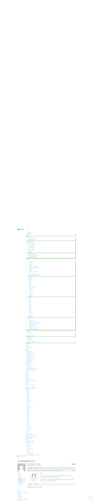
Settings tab (31, 262)
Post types (31, 326)
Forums (28, 334)
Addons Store (29, 338)
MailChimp (31, 294)
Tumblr (30, 308)
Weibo (30, 311)
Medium (30, 295)
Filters (30, 264)
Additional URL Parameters (33, 271)
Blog (28, 235)
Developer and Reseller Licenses (23, 492)
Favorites (20, 484)
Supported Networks (32, 321)
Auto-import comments (33, 275)
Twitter (30, 307)
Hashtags (30, 270)
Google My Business (32, 287)
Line (29, 290)
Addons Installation (32, 325)
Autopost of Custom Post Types (34, 267)
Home (28, 231)
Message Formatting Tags (33, 266)
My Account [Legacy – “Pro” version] (33, 342)
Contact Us (19, 500)
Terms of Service (20, 496)
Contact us (29, 337)
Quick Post (31, 269)
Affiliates (18, 491)
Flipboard (30, 284)
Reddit (30, 302)
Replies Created (20, 479)
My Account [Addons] (31, 340)
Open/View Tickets (30, 335)
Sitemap (18, 493)
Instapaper (31, 289)
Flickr (30, 283)
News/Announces (30, 233)
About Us (19, 490)
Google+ (30, 285)
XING (30, 313)
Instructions (29, 276)
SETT (30, 303)
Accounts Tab (31, 261)
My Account (29, 339)
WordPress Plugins (30, 237)
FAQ (29, 319)
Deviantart (31, 279)
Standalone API (30, 253)
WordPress (31, 312)
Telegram (30, 306)
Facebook (30, 281)
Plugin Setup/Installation (33, 324)
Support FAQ (31, 320)
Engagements (21, 482)
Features (28, 260)
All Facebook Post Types (33, 329)
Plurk (30, 301)
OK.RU (30, 298)
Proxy (30, 272)
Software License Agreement (22, 499)
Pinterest (30, 299)
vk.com (30, 310)
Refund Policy (19, 497)
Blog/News (29, 232)
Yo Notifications (31, 315)
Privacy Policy (19, 495)
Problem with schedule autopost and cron (53, 470)
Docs (28, 258)
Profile (19, 473)
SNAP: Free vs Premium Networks (35, 322)
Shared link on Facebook (33, 328)
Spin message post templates (34, 274)
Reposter (30, 265)
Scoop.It (30, 305)
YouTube (30, 316)
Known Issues (29, 333)
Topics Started (20, 476)
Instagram (30, 288)
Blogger (30, 278)
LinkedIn (30, 292)
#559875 (73, 470)
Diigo (30, 280)
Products (28, 236)
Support (28, 330)
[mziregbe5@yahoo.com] (21, 472)
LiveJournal (31, 293)
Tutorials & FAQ (30, 317)
